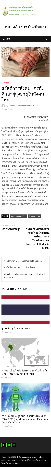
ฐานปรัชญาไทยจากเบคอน (15, 328)
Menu (8, 39)
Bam (16, 463)
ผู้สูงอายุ (32, 216)
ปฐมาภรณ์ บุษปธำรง (18, 216)
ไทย (38, 216)
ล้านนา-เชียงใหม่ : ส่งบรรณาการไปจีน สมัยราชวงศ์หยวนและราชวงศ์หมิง (24, 372)
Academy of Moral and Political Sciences (23, 106)
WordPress (6, 463)
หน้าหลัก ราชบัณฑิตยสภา (27, 26)
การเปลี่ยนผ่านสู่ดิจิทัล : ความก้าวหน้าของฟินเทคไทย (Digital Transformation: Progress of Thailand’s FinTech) (25, 419)
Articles (5, 83)
